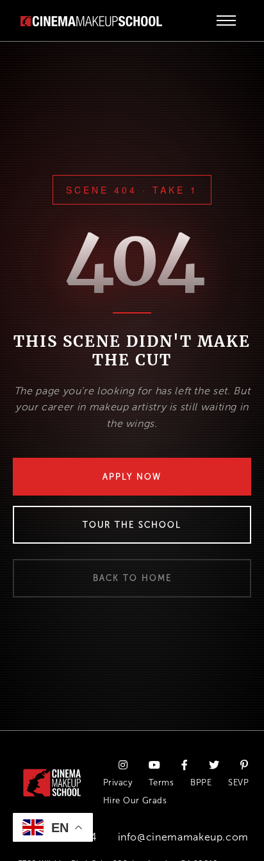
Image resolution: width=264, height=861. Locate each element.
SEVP (238, 782)
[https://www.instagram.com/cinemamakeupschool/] (123, 766)
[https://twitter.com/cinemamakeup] (214, 766)
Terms (161, 782)
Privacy (117, 782)
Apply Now (132, 476)
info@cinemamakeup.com (183, 837)
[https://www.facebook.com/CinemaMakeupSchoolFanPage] (184, 766)
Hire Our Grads (135, 800)
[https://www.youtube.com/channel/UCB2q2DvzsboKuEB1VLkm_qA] (155, 766)
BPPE (200, 782)
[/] (91, 20)
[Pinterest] (244, 766)
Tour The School (132, 525)
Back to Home (132, 578)
